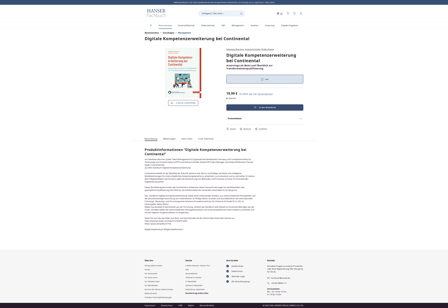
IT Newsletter (191, 281)
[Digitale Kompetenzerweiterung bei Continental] (183, 73)
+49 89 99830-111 (279, 283)
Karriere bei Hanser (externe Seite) (159, 289)
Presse (147, 269)
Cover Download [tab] (205, 138)
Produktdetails (235, 118)
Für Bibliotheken (151, 285)
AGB (180, 305)
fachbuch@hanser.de (280, 278)
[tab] (151, 139)
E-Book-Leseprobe (185, 103)
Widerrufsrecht (151, 293)
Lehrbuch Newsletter (194, 285)
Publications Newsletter (195, 289)
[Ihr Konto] (301, 13)
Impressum (150, 305)
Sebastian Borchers (235, 49)
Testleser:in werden (193, 277)
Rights (191, 305)
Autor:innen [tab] (186, 138)
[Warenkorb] (288, 13)
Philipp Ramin (267, 49)
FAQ (187, 269)
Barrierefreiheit (207, 305)
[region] (183, 73)
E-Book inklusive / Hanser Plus (198, 265)
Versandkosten (265, 94)
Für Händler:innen (152, 281)
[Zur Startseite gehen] (156, 13)
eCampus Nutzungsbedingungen (158, 297)
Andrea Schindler (253, 49)
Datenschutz (167, 305)
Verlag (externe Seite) (153, 265)
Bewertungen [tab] (169, 138)
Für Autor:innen (151, 277)
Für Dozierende (151, 273)
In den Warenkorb (267, 107)
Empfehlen (263, 129)
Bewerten (247, 129)
